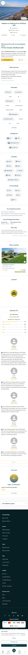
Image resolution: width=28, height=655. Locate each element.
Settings (14, 638)
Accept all (14, 645)
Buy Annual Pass (7, 59)
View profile (14, 493)
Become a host (6, 550)
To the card (5, 536)
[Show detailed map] (14, 293)
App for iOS (5, 518)
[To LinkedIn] (18, 615)
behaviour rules (6, 532)
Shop (3, 594)
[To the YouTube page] (22, 615)
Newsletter (4, 604)
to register (4, 539)
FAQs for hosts (5, 547)
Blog (3, 598)
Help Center (5, 559)
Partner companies (7, 586)
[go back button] (3, 3)
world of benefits (6, 601)
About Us (4, 574)
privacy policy (18, 635)
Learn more (20, 59)
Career (4, 583)
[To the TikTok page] (13, 615)
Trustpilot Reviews (6, 580)
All (13, 462)
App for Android (6, 521)
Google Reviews (6, 577)
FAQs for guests (6, 529)
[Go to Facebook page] (5, 615)
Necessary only (14, 641)
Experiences (5, 565)
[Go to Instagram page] (9, 615)
